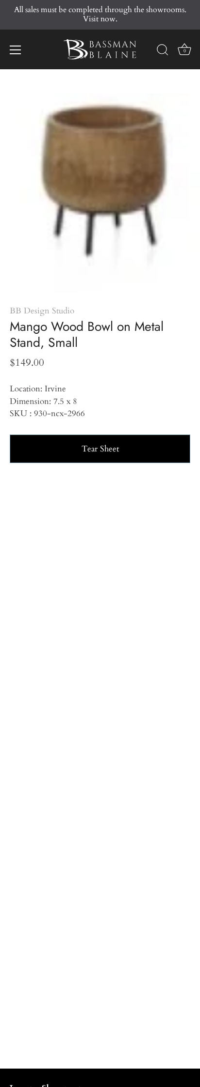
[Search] (162, 51)
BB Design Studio (42, 310)
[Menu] (15, 50)
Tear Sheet (100, 448)
